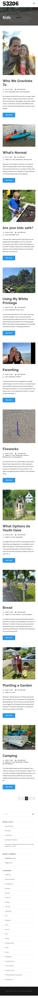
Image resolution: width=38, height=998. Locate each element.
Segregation (27, 159)
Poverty (18, 376)
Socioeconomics (17, 457)
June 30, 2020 (9, 232)
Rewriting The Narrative (11, 840)
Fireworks (10, 449)
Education (7, 888)
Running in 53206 (9, 943)
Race (17, 91)
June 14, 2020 (9, 690)
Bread (7, 608)
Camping (10, 756)
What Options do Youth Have (16, 528)
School (7, 952)
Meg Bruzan (21, 89)
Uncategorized (25, 91)
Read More (9, 115)
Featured (7, 897)
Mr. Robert (8, 831)
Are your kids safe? (18, 228)
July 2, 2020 (8, 157)
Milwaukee (12, 91)
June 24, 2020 (9, 374)
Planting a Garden (17, 685)
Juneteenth (8, 911)
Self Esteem (8, 835)
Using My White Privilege (15, 301)
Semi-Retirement (9, 961)
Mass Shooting (9, 826)
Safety (7, 947)
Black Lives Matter (10, 879)
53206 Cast (8, 875)
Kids (6, 91)
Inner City (8, 159)
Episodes (7, 893)
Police (18, 309)
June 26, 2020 (9, 307)
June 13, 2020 (9, 760)
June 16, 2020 (9, 612)
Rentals (7, 938)
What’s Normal (15, 153)
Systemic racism (9, 970)
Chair (14, 858)
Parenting (11, 370)
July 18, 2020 (9, 89)
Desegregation (9, 884)
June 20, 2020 (9, 453)
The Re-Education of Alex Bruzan (13, 975)
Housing (7, 902)
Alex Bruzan (21, 157)
